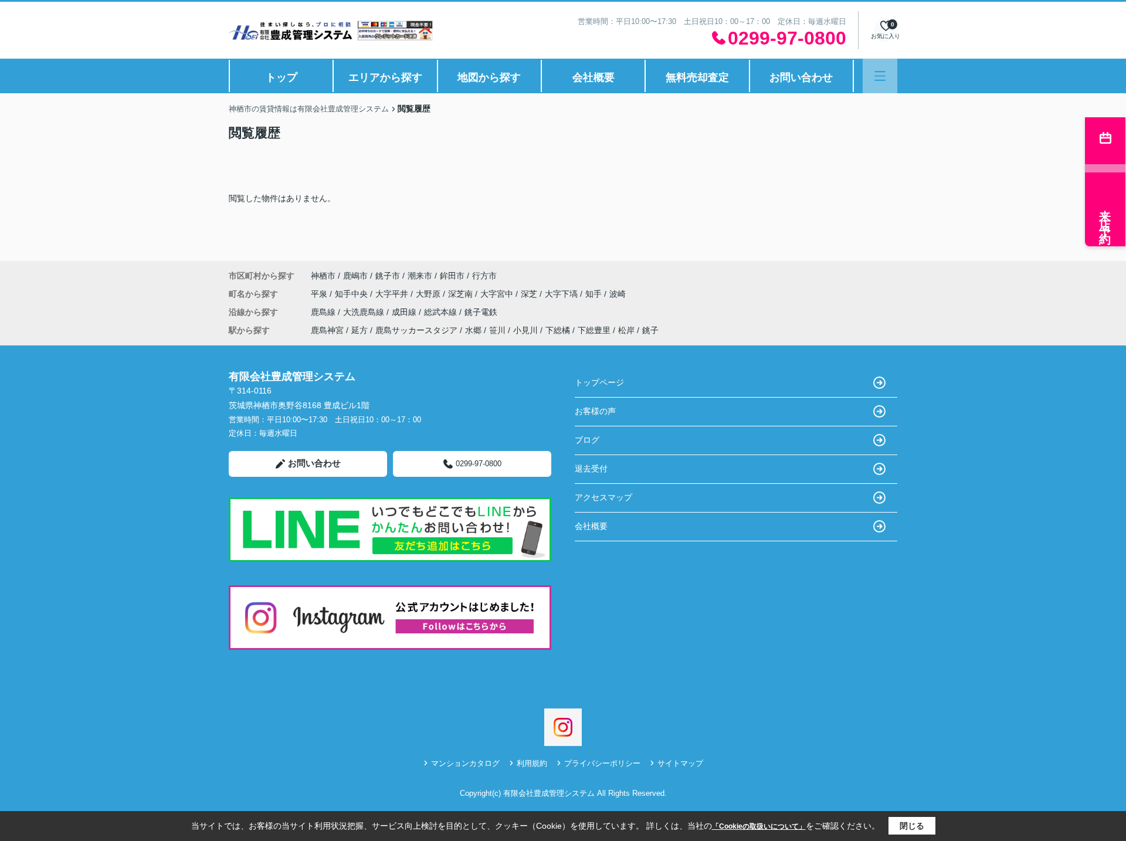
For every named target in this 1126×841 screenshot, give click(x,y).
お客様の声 (595, 411)
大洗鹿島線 (364, 312)
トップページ (599, 382)
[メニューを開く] (880, 76)
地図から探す (489, 77)
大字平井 (393, 294)
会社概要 (593, 77)
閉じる (912, 825)
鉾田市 (452, 275)
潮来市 (420, 275)
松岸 (626, 330)
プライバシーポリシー (602, 763)
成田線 (405, 312)
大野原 (429, 294)
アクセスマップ (603, 497)
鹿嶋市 (355, 275)
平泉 (320, 294)
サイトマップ (680, 763)
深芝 (530, 294)
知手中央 (352, 294)
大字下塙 (562, 294)
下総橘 (557, 330)
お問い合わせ (801, 77)
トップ (281, 77)
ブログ (587, 440)
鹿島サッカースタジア (416, 330)
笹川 (497, 330)
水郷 (473, 330)
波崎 (617, 294)
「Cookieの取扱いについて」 (759, 826)
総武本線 (441, 312)
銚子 (650, 330)
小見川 (525, 330)
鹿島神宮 (327, 330)
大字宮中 (497, 294)
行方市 (484, 275)
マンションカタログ (465, 763)
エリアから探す (385, 77)
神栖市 (323, 275)
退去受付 (591, 468)
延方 (359, 330)
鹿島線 (324, 312)
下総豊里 (594, 330)
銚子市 (387, 275)
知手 (594, 294)
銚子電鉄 (480, 312)
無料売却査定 (697, 77)
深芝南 (461, 294)
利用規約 (532, 763)
